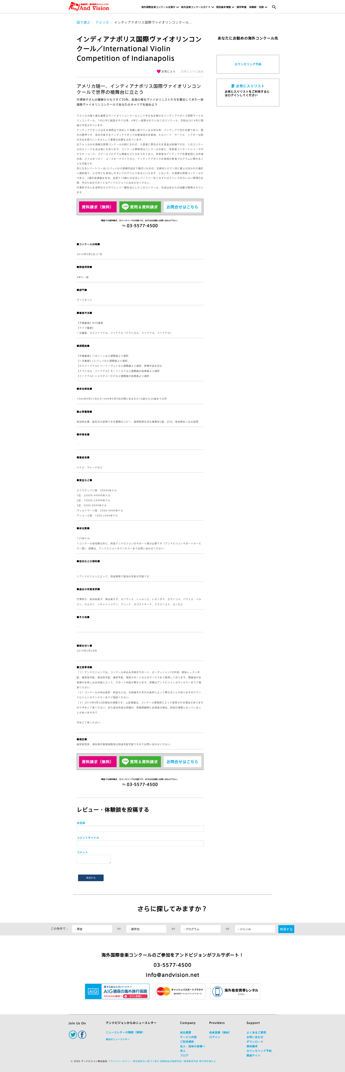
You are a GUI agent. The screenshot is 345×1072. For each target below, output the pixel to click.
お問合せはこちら (182, 207)
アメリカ (102, 22)
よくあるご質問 (256, 1032)
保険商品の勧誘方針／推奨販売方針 (179, 1061)
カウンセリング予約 (248, 64)
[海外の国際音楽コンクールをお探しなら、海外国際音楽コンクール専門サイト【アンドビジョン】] (89, 6)
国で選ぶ (83, 22)
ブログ (184, 1055)
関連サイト (254, 1055)
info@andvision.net (172, 974)
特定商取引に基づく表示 (146, 1061)
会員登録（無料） (220, 1032)
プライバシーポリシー (120, 1061)
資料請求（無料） (98, 207)
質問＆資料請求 (144, 207)
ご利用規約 (187, 1041)
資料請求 (252, 1046)
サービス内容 (188, 1037)
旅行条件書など (207, 1061)
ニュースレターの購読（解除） (125, 1032)
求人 (183, 1051)
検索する (286, 929)
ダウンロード (255, 1041)
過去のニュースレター (118, 1039)
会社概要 (185, 1032)
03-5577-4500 (172, 965)
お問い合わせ (255, 1037)
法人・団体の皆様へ (192, 1046)
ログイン (214, 1037)
